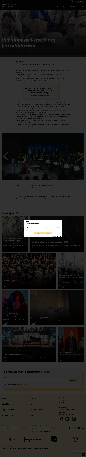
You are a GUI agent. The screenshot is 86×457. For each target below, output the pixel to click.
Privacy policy (28, 230)
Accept (38, 233)
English (27, 221)
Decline (47, 233)
